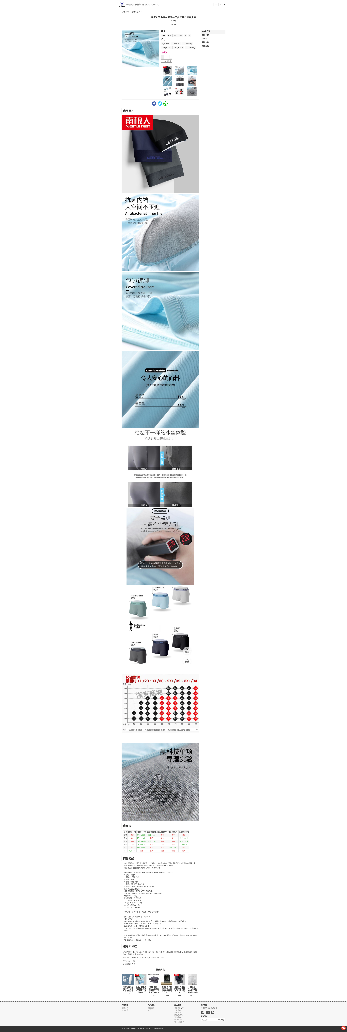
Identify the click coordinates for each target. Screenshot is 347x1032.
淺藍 (180, 35)
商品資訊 (173, 24)
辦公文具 (146, 5)
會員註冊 (177, 1008)
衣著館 (138, 5)
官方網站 (125, 1010)
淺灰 (175, 35)
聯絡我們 (125, 1008)
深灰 (169, 35)
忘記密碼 (177, 1010)
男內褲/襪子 (135, 12)
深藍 (163, 35)
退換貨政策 (178, 1017)
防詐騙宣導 (178, 1020)
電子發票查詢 (179, 1022)
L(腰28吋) (165, 44)
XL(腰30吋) (176, 44)
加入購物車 (167, 61)
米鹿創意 (125, 12)
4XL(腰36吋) (178, 48)
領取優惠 (221, 1020)
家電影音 (130, 5)
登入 (184, 1008)
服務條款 (177, 1013)
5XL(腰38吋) (190, 48)
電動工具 (155, 5)
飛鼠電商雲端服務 (156, 1029)
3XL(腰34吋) (167, 48)
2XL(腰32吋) (187, 44)
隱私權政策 (178, 1015)
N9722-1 (146, 12)
